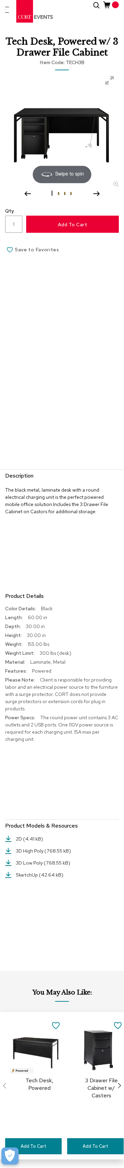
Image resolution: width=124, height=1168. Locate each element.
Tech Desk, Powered (39, 1084)
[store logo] (35, 11)
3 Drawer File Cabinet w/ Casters (101, 1088)
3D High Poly (30, 851)
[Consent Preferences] (10, 1156)
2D (19, 839)
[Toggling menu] (7, 10)
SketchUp (27, 875)
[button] (53, 193)
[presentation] (119, 1085)
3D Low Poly (30, 863)
